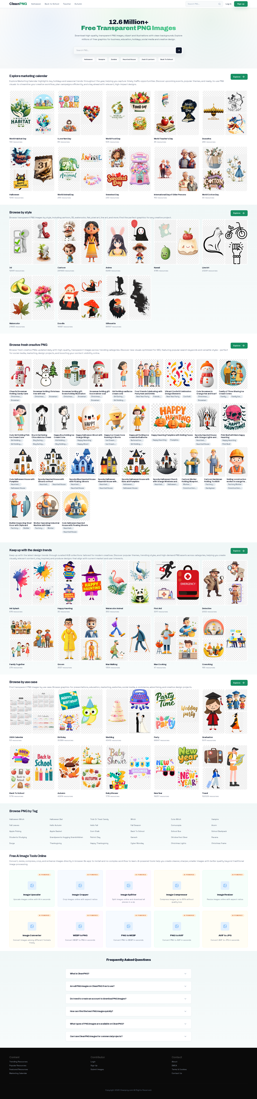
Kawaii (157, 268)
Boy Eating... (38, 440)
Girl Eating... (119, 396)
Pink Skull (226, 444)
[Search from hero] (179, 50)
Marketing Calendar (18, 1073)
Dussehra (206, 139)
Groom (61, 664)
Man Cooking (160, 664)
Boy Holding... (61, 444)
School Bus (176, 831)
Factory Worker (234, 484)
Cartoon (61, 268)
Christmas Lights (178, 843)
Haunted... (200, 440)
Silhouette (111, 323)
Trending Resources (18, 1061)
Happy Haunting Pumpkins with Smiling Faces (172, 435)
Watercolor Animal (114, 608)
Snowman (15, 400)
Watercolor (14, 323)
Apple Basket (56, 831)
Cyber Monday (137, 843)
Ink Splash (14, 608)
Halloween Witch (16, 819)
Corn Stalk (94, 831)
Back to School (52, 4)
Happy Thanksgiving (99, 843)
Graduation (207, 737)
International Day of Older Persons (170, 195)
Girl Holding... (119, 400)
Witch (133, 819)
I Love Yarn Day (64, 139)
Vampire (102, 59)
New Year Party (142, 396)
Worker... (187, 484)
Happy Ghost (83, 444)
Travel (205, 793)
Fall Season (136, 825)
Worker (51, 528)
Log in (228, 4)
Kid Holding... (60, 440)
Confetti (187, 396)
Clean (18, 4)
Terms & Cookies (179, 1069)
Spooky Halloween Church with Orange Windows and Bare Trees (165, 481)
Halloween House (18, 488)
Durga (12, 843)
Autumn (78, 4)
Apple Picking (15, 831)
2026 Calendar (16, 737)
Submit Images (97, 1069)
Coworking (207, 664)
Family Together (16, 664)
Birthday (62, 737)
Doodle (61, 323)
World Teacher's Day (163, 139)
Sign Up (94, 1065)
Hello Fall (94, 825)
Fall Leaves (14, 825)
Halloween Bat (56, 819)
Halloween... (128, 484)
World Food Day (113, 139)
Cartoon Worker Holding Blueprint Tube (190, 481)
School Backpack (219, 831)
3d (10, 268)
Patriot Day (95, 837)
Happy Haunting (84, 440)
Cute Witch (176, 819)
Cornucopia (176, 825)
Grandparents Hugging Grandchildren (66, 837)
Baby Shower (112, 793)
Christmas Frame (218, 843)
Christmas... (16, 396)
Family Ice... (236, 396)
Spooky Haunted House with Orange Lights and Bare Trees (205, 437)
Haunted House (129, 59)
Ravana (214, 837)
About (174, 1061)
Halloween (36, 4)
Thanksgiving (56, 843)
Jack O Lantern (148, 59)
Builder (26, 528)
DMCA (174, 1065)
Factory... (210, 484)
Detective (206, 608)
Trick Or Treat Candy (99, 819)
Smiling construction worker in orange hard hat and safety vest (237, 481)
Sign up (240, 4)
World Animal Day (66, 195)
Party (156, 737)
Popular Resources (17, 1065)
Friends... (157, 396)
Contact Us (177, 1073)
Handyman (210, 488)
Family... (224, 396)
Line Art (205, 268)
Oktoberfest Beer (179, 837)
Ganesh (134, 837)
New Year (158, 793)
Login (93, 1061)
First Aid (158, 608)
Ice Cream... (111, 440)
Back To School (166, 59)
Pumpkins (174, 440)
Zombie (114, 59)
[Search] (219, 4)
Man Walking (111, 664)
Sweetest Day (112, 195)
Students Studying (18, 837)
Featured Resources (18, 1069)
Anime (109, 268)
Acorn (214, 825)
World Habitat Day (17, 139)
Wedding (110, 737)
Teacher (67, 4)
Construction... (189, 488)
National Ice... (136, 440)
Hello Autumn (56, 825)
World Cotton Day (210, 195)
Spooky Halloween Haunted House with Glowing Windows (107, 481)
